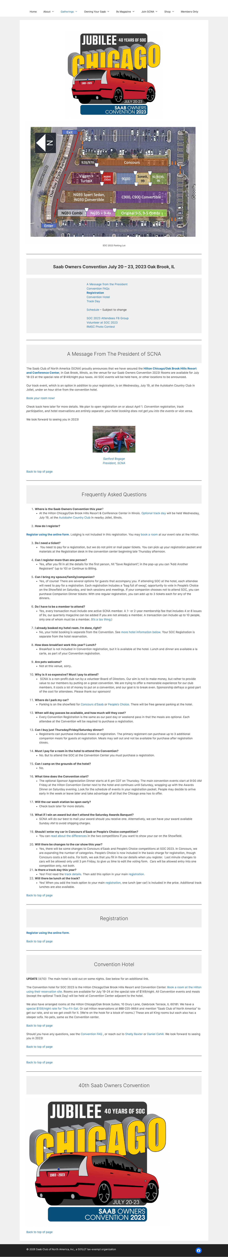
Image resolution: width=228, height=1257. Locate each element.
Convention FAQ (92, 1034)
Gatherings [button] (67, 11)
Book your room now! (40, 398)
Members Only (189, 11)
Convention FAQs (98, 288)
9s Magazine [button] (123, 11)
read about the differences (69, 836)
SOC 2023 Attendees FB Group (108, 318)
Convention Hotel (98, 297)
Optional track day (153, 513)
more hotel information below (140, 632)
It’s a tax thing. (101, 619)
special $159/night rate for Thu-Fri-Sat (52, 1008)
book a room (149, 534)
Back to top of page (39, 471)
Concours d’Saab (92, 704)
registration (136, 874)
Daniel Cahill (155, 1034)
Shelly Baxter (134, 1034)
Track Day (93, 301)
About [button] (46, 11)
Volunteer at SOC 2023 (102, 322)
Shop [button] (167, 11)
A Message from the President (107, 284)
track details (73, 874)
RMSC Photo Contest (101, 326)
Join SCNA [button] (147, 11)
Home (33, 11)
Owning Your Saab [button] (95, 11)
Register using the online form (47, 534)
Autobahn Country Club (74, 517)
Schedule (93, 309)
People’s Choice (118, 704)
